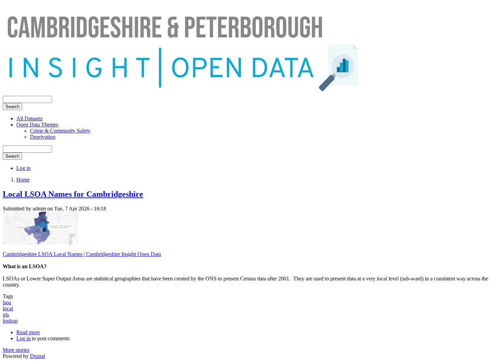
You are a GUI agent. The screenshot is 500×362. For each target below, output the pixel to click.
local (8, 308)
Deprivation (42, 137)
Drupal (37, 356)
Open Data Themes (37, 124)
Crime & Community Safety (60, 131)
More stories (16, 350)
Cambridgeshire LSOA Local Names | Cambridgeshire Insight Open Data (82, 254)
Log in (23, 168)
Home (23, 180)
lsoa (7, 302)
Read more (28, 332)
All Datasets (29, 118)
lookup (10, 321)
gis (6, 314)
